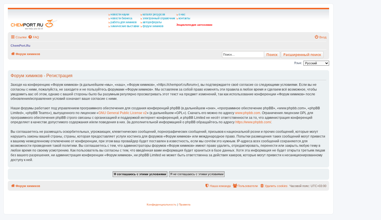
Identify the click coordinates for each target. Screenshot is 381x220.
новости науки (119, 14)
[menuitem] (33, 37)
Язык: (298, 63)
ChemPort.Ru (20, 45)
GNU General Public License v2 (122, 113)
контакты (184, 18)
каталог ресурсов (154, 14)
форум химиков (153, 26)
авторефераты (152, 22)
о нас (182, 14)
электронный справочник (159, 18)
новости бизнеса (121, 18)
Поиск (272, 54)
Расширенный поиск (302, 54)
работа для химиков (123, 22)
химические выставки (124, 26)
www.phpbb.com (247, 113)
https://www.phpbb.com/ (253, 122)
